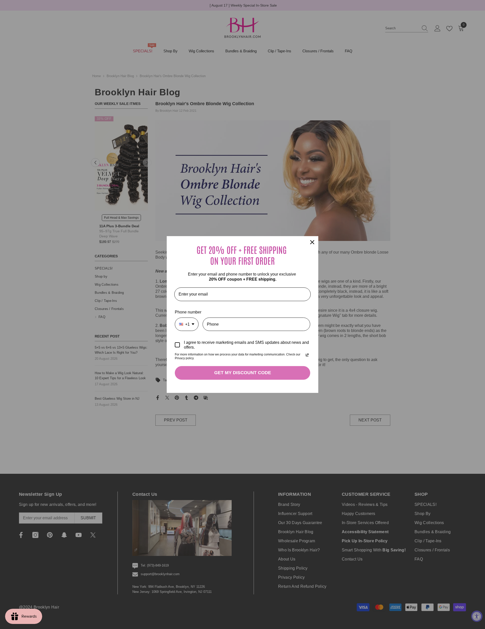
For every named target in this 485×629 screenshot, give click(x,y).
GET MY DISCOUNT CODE (242, 372)
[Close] (312, 242)
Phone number (188, 312)
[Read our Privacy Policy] (307, 355)
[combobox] (187, 324)
